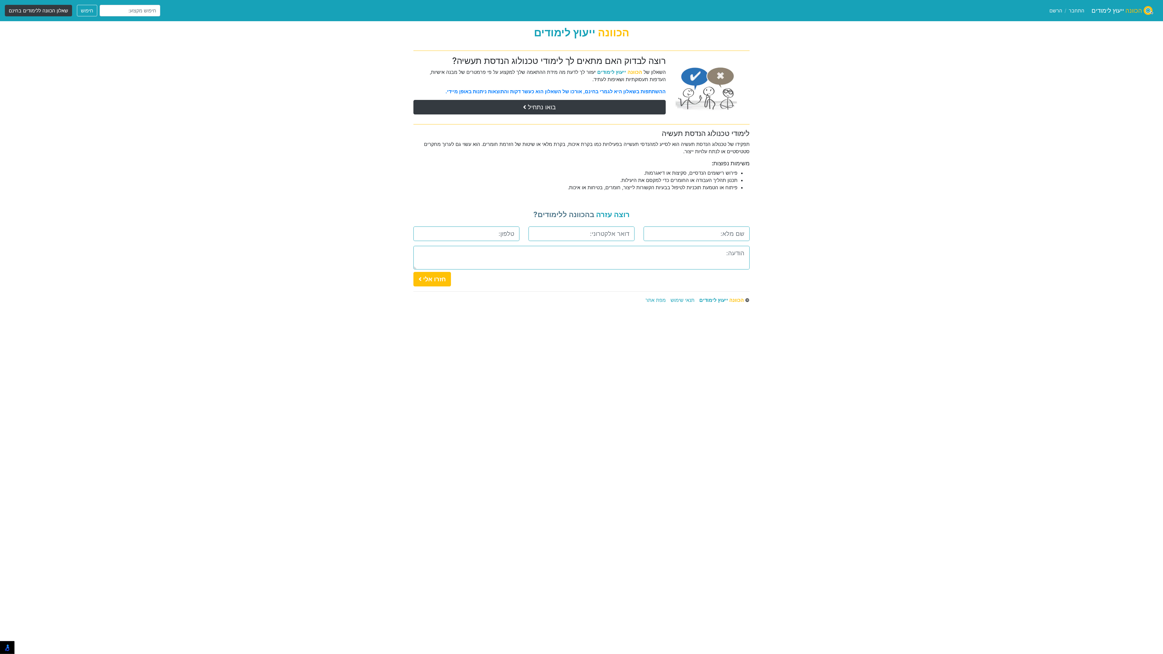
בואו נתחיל (541, 107)
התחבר (1076, 11)
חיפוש (87, 11)
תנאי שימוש (682, 300)
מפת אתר (655, 300)
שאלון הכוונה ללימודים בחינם (38, 11)
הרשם (1055, 11)
